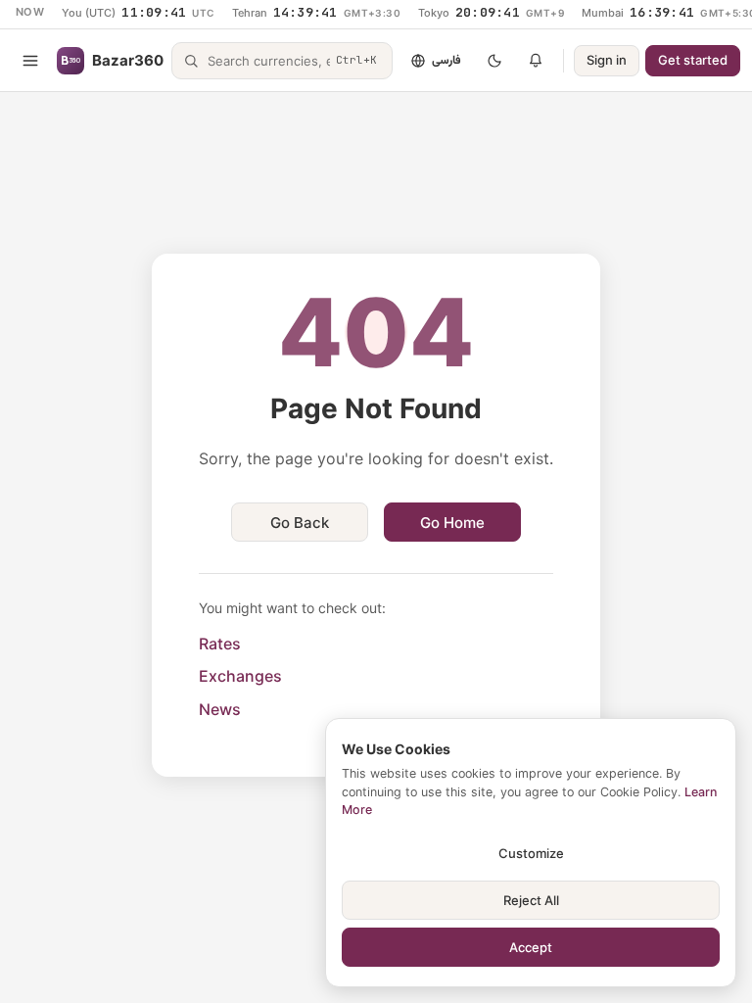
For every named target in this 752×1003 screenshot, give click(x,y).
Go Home (452, 522)
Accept (530, 947)
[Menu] (30, 60)
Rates (220, 643)
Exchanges (240, 676)
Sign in (607, 60)
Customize (531, 853)
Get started (693, 60)
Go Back (299, 522)
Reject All (531, 900)
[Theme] (494, 60)
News (220, 709)
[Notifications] (535, 60)
